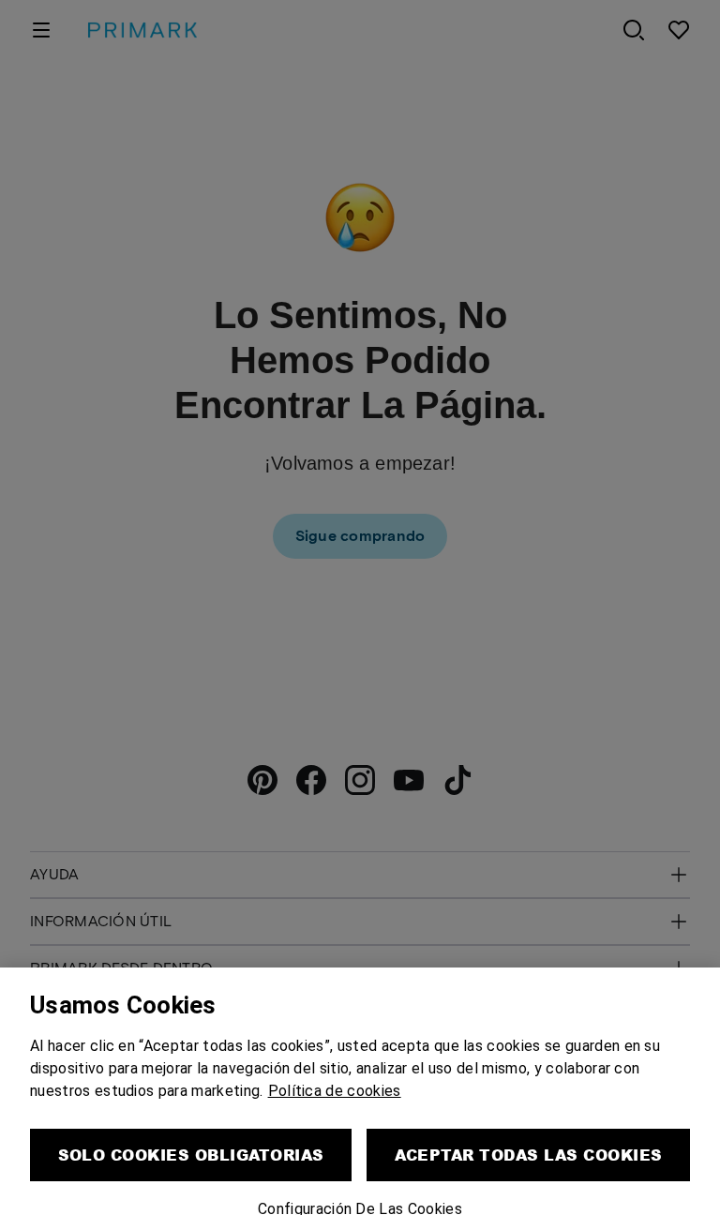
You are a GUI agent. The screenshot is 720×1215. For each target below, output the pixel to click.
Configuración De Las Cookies (360, 1183)
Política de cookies (334, 1064)
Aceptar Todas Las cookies (529, 1128)
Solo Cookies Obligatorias (191, 1128)
